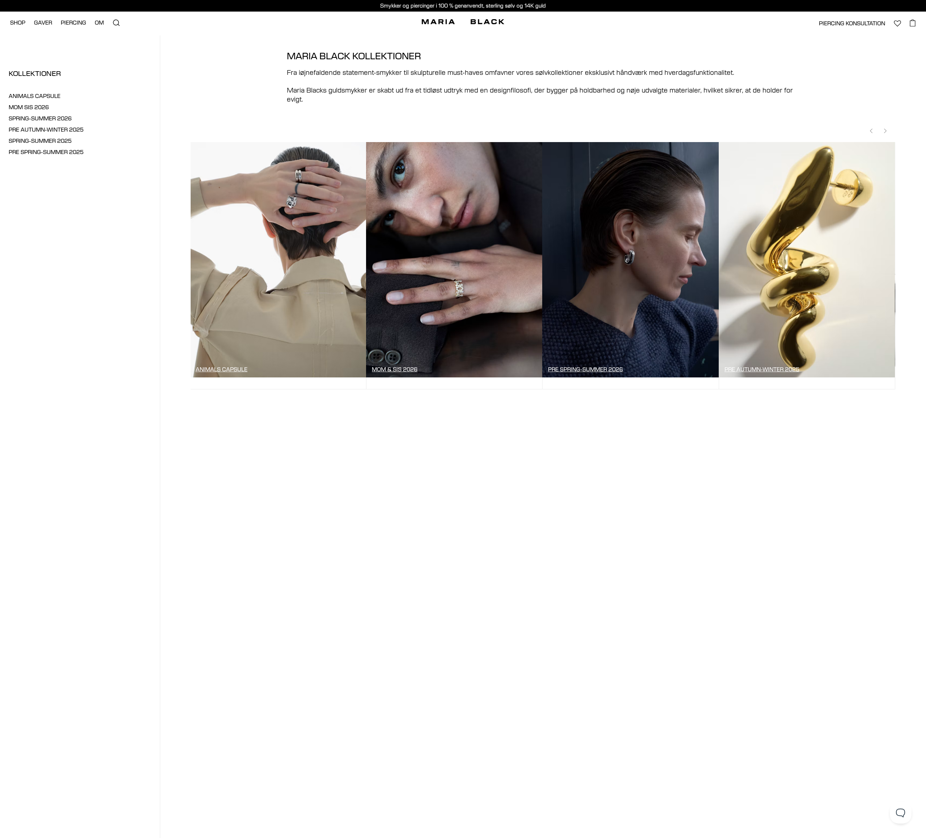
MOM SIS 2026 (29, 107)
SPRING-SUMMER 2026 (40, 118)
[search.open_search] (116, 22)
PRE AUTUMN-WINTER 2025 (46, 129)
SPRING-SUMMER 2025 (40, 141)
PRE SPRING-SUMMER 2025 (46, 152)
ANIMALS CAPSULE (34, 96)
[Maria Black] (463, 21)
